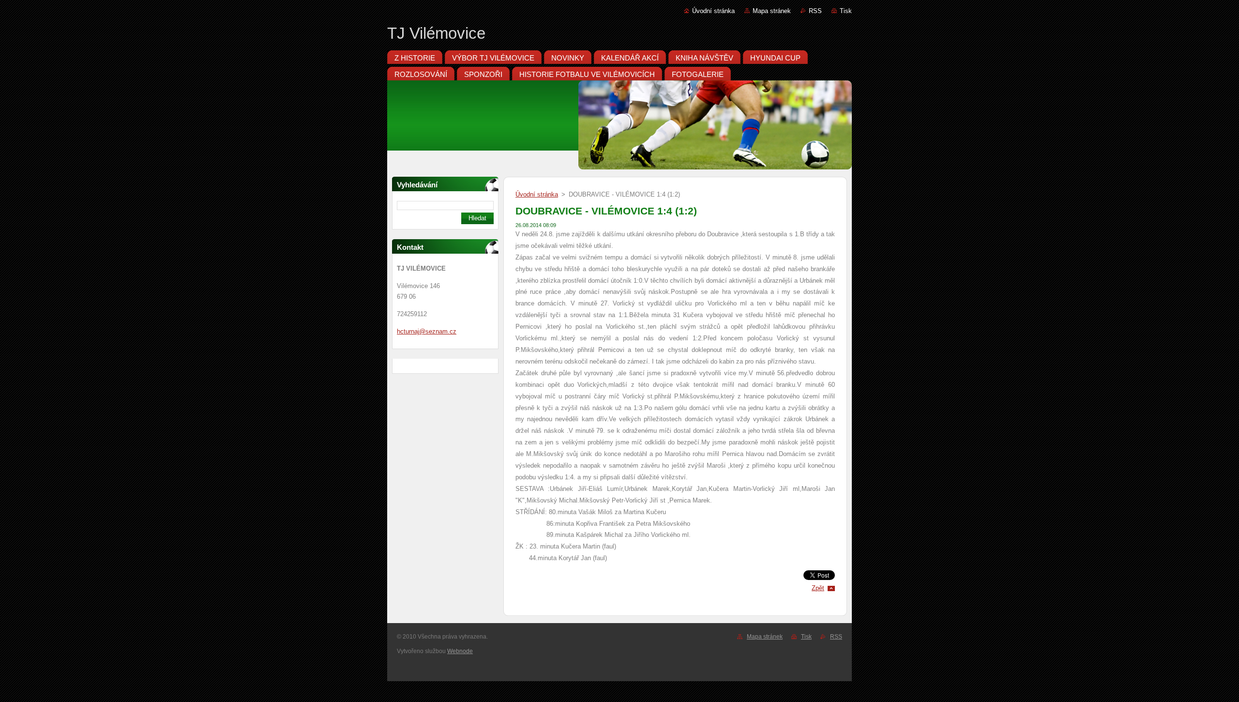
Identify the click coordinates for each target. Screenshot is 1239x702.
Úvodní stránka (713, 11)
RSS (815, 11)
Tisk (846, 11)
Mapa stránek (772, 11)
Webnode (460, 651)
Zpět (818, 588)
